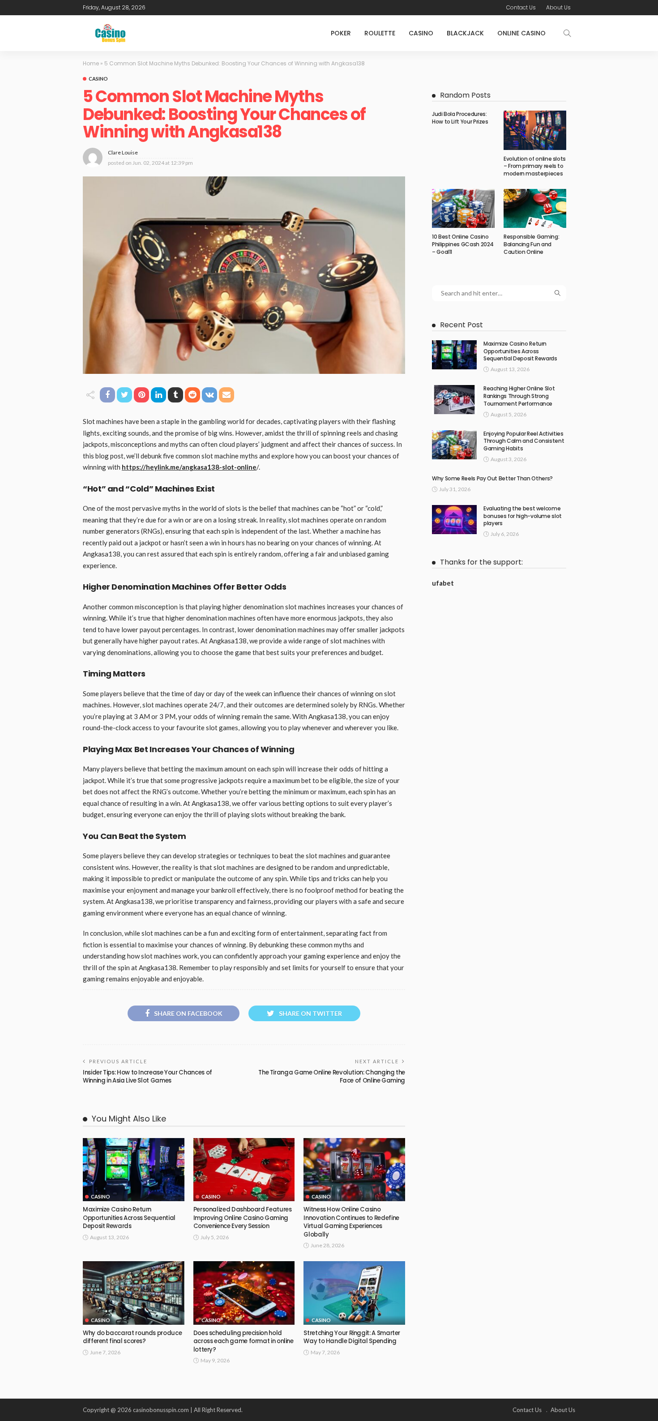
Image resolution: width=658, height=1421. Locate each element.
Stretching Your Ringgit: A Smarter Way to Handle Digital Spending (351, 1337)
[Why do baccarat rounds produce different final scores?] (133, 1293)
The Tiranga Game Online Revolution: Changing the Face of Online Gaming (331, 1076)
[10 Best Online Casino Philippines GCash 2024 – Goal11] (463, 208)
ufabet (443, 583)
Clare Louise (123, 152)
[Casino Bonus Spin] (110, 33)
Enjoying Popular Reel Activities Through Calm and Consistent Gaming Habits (523, 441)
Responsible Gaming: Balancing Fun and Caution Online (531, 244)
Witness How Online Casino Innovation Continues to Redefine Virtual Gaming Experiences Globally (351, 1221)
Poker (341, 33)
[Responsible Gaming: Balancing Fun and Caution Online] (535, 208)
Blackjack (465, 33)
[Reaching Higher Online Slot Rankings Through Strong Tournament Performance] (454, 399)
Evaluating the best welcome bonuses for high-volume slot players (522, 516)
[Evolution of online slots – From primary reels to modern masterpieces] (535, 130)
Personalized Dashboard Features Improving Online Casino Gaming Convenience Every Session (242, 1217)
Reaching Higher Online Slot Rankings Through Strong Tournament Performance (519, 396)
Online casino (521, 33)
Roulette (379, 33)
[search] (567, 33)
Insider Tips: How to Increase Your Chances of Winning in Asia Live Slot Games (147, 1076)
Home (91, 63)
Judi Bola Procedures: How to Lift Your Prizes (460, 117)
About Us (558, 7)
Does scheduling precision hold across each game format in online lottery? (243, 1341)
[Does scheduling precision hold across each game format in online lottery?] (244, 1293)
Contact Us (521, 7)
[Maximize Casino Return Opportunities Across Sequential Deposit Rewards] (133, 1170)
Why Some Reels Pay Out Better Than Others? (492, 478)
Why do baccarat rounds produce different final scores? (132, 1337)
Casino (421, 33)
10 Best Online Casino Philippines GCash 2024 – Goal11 (463, 244)
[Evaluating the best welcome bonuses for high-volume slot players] (454, 519)
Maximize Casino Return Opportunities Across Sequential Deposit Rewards (129, 1217)
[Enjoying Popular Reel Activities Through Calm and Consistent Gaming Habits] (454, 444)
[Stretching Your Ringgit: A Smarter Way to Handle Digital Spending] (354, 1293)
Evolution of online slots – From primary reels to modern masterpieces (535, 166)
